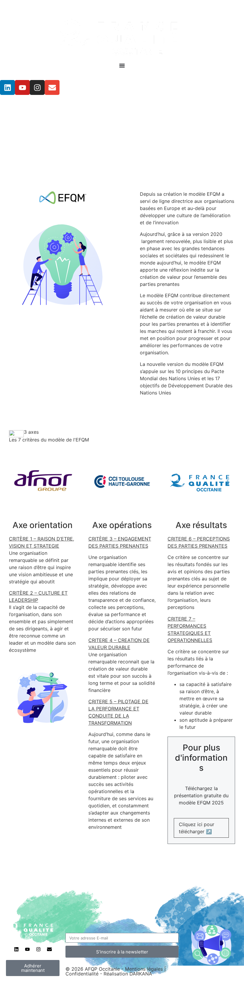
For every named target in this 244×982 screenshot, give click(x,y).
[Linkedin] (7, 87)
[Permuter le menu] (122, 65)
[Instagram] (37, 87)
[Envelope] (52, 87)
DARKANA (140, 974)
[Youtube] (22, 87)
